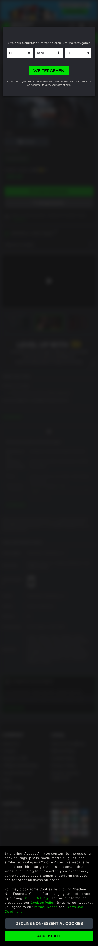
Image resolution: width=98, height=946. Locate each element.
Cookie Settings (37, 898)
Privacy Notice (46, 907)
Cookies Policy (43, 902)
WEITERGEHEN (48, 70)
